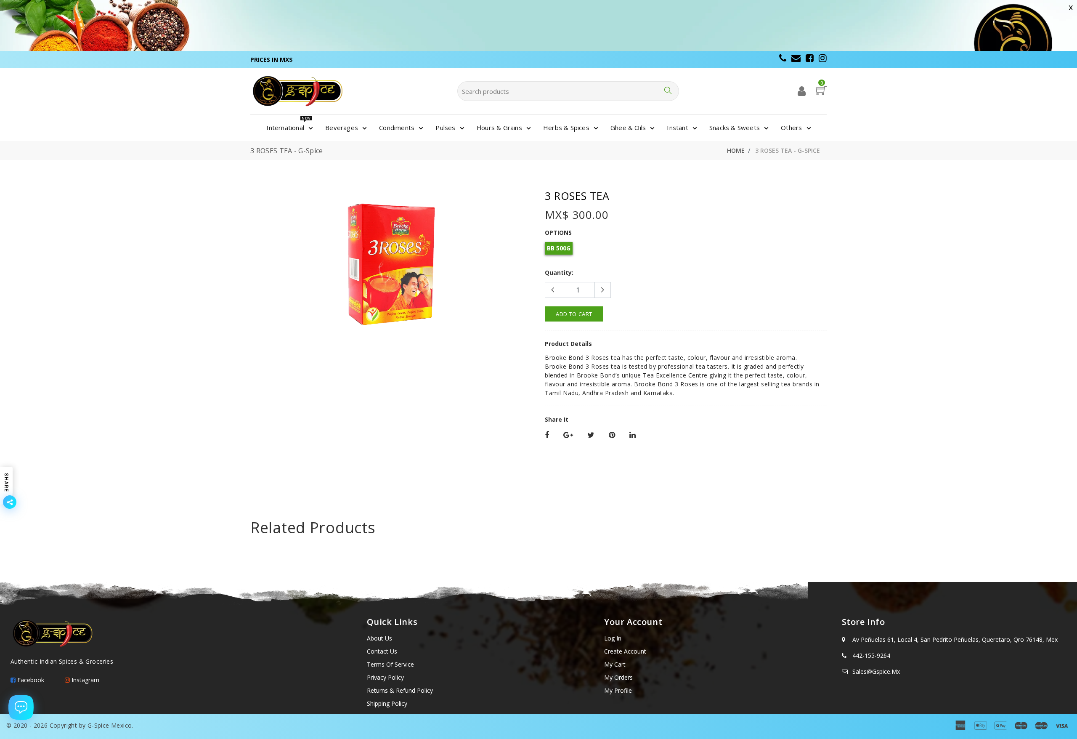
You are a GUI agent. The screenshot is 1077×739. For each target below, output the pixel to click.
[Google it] (568, 435)
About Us (379, 638)
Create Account (625, 651)
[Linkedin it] (632, 435)
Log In (612, 638)
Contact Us (382, 651)
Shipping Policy (387, 703)
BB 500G (558, 248)
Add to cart (574, 314)
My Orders (618, 677)
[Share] (547, 435)
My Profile (618, 690)
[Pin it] (612, 435)
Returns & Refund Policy (400, 690)
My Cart (615, 664)
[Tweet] (590, 435)
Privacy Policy (385, 677)
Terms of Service (390, 664)
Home (736, 150)
